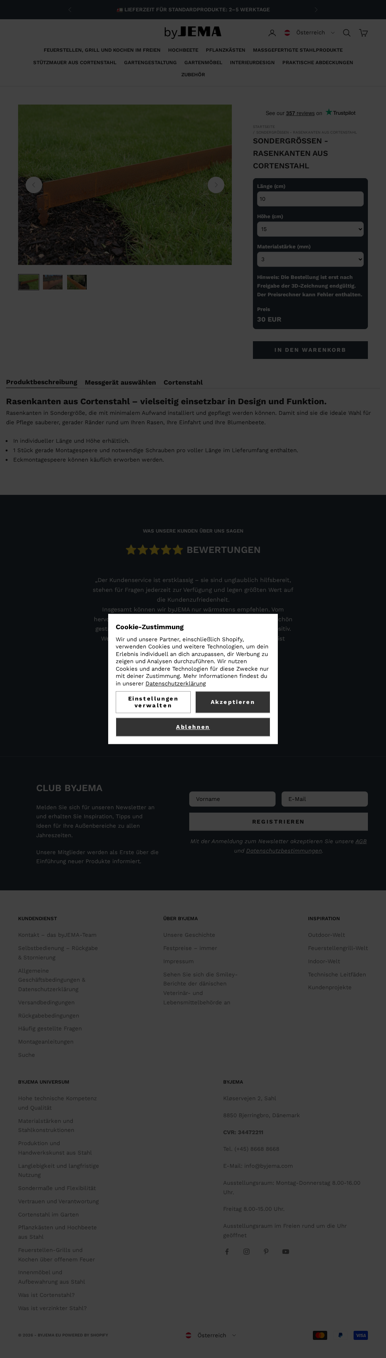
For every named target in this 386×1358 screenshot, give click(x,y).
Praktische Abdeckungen (317, 62)
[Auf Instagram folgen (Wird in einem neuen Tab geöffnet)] (246, 1251)
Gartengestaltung (150, 62)
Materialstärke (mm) (284, 246)
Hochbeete (183, 50)
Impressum (178, 961)
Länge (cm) (271, 186)
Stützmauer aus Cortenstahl (74, 62)
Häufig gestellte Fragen (50, 1028)
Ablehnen (193, 727)
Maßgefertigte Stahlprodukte (298, 50)
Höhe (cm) (270, 216)
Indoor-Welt (324, 961)
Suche (26, 1055)
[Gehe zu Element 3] (76, 282)
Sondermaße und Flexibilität (57, 1188)
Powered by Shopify (85, 1335)
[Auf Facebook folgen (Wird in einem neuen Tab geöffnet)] (227, 1251)
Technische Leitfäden (337, 974)
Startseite (264, 127)
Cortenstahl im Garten (48, 1214)
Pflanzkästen (225, 50)
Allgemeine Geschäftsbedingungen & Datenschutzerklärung (51, 980)
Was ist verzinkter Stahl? (52, 1308)
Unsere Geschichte (189, 935)
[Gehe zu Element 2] (52, 282)
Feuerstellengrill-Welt (338, 948)
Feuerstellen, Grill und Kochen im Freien (102, 50)
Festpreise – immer (190, 948)
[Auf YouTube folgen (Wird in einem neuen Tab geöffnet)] (286, 1251)
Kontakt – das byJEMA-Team (57, 935)
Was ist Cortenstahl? (46, 1295)
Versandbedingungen (46, 1002)
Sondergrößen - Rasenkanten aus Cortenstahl (306, 132)
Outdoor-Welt (326, 935)
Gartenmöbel (203, 62)
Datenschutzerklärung (176, 683)
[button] (309, 33)
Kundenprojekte (330, 987)
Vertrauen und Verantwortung (58, 1201)
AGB (361, 841)
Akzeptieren (233, 702)
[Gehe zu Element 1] (28, 282)
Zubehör (193, 74)
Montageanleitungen (46, 1041)
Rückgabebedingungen (48, 1015)
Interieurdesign (252, 62)
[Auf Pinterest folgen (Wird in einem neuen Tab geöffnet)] (266, 1251)
